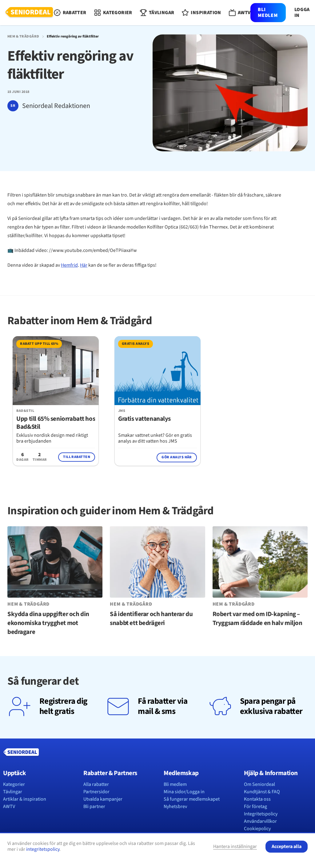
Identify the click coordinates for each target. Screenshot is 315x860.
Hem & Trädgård (23, 36)
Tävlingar (12, 791)
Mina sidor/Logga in (184, 791)
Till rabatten (76, 457)
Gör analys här (176, 457)
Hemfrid (69, 265)
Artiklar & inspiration (24, 799)
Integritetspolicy (260, 813)
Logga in (302, 12)
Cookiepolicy (257, 828)
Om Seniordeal (259, 784)
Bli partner (94, 806)
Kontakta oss (257, 799)
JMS (121, 411)
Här (83, 265)
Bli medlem (267, 12)
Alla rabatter (96, 784)
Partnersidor (96, 791)
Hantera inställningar (235, 846)
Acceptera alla (286, 846)
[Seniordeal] (29, 12)
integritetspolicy (42, 849)
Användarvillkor (260, 821)
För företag (255, 806)
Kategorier (14, 784)
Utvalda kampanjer (102, 799)
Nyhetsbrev (175, 806)
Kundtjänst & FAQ (262, 791)
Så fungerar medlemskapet (192, 799)
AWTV (9, 806)
